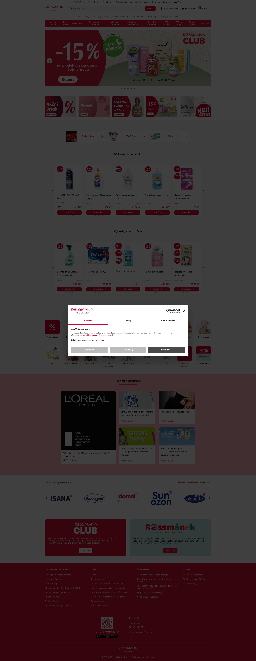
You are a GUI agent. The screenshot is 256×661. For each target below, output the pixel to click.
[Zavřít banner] (184, 311)
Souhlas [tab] (88, 320)
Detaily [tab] (128, 320)
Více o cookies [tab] (168, 320)
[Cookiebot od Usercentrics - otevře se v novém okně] (168, 311)
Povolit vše (166, 350)
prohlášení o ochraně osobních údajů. (98, 335)
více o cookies (98, 340)
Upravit (126, 350)
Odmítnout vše (90, 350)
